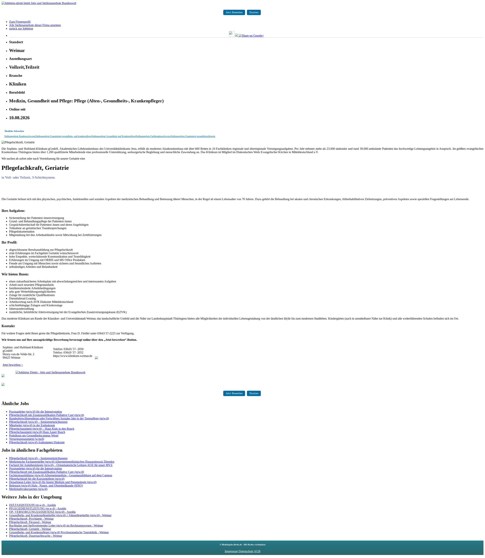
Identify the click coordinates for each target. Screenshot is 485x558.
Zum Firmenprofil (20, 21)
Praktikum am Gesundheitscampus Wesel (33, 435)
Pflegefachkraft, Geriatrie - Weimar (30, 529)
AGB (257, 551)
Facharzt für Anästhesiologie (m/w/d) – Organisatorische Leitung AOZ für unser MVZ (61, 465)
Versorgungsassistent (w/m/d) (26, 438)
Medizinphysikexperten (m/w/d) (28, 489)
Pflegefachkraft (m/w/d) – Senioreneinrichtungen (38, 421)
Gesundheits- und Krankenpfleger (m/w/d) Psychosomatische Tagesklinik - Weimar (59, 532)
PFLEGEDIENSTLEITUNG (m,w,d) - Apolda (37, 508)
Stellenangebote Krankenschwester (20, 136)
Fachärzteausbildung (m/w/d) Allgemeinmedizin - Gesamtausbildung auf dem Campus (60, 475)
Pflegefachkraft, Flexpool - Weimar (30, 522)
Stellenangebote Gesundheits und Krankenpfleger (114, 136)
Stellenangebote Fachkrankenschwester (153, 136)
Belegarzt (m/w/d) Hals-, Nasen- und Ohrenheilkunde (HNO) (46, 485)
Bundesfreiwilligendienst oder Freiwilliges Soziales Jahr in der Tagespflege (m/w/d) (59, 418)
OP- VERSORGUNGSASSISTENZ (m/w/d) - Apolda (42, 511)
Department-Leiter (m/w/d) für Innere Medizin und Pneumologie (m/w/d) (52, 482)
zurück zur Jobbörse (21, 28)
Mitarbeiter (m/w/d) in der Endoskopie (32, 425)
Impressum (231, 551)
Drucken (253, 12)
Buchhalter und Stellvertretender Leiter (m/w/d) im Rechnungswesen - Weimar (56, 525)
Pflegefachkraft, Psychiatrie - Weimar (31, 518)
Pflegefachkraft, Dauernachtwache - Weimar (35, 535)
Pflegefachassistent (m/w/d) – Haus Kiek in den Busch (41, 428)
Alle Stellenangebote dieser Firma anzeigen (35, 25)
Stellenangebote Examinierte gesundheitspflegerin (193, 136)
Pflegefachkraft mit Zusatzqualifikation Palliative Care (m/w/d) (46, 415)
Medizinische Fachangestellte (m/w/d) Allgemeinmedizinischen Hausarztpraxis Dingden (61, 461)
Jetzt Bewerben (234, 12)
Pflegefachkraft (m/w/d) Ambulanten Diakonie (37, 442)
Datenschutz (246, 551)
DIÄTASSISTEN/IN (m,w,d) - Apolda (32, 505)
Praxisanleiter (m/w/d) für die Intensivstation (35, 411)
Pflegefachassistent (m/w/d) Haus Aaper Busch (37, 432)
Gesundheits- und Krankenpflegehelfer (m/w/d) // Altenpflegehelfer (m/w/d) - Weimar (60, 515)
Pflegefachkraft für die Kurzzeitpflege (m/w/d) (36, 478)
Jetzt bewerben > (13, 364)
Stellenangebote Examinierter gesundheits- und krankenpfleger (64, 136)
